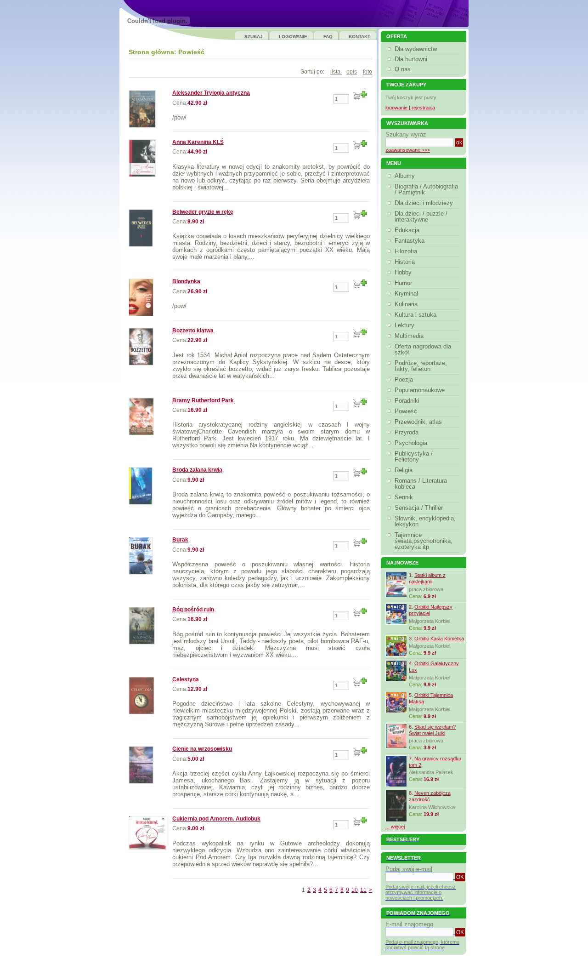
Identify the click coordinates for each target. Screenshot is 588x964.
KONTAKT (359, 36)
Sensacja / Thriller (419, 507)
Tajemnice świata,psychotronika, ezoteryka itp (423, 540)
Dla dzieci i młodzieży (424, 203)
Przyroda (406, 432)
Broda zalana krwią (197, 470)
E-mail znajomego (409, 924)
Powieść (191, 52)
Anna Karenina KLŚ (198, 142)
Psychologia (411, 442)
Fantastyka (409, 240)
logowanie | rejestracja (410, 107)
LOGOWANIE (293, 36)
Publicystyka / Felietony (414, 456)
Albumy (405, 175)
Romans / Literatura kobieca (421, 483)
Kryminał (406, 293)
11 (363, 890)
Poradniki (407, 400)
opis (351, 71)
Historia (405, 261)
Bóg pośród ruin (193, 609)
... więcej (395, 826)
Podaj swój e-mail (408, 869)
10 (354, 890)
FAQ (328, 36)
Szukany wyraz (405, 134)
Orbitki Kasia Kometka (439, 638)
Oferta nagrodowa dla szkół (423, 349)
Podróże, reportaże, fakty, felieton (421, 365)
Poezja (404, 379)
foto (367, 71)
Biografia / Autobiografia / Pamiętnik (426, 189)
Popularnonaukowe (420, 390)
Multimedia (409, 335)
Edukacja (407, 230)
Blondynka (186, 281)
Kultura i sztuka (415, 314)
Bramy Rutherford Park (203, 400)
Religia (404, 470)
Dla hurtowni (411, 59)
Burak (180, 539)
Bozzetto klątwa (193, 330)
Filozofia (406, 251)
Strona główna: (152, 52)
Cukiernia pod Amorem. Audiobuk (216, 819)
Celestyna (185, 679)
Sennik (404, 497)
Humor (403, 283)
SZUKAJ (253, 36)
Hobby (403, 272)
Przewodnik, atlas (418, 421)
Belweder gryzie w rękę (202, 212)
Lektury (404, 325)
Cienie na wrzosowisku (202, 749)
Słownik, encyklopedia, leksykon (425, 521)
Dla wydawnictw (416, 49)
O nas (403, 69)
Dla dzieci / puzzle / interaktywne (421, 216)
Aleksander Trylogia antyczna (211, 93)
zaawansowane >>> (407, 150)
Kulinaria (406, 304)
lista (336, 71)
